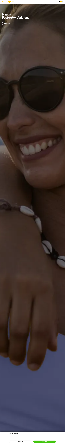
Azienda (17, 2)
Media (21, 2)
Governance (26, 2)
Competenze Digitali (41, 2)
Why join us (55, 2)
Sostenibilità (49, 2)
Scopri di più (7, 23)
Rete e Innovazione (33, 2)
